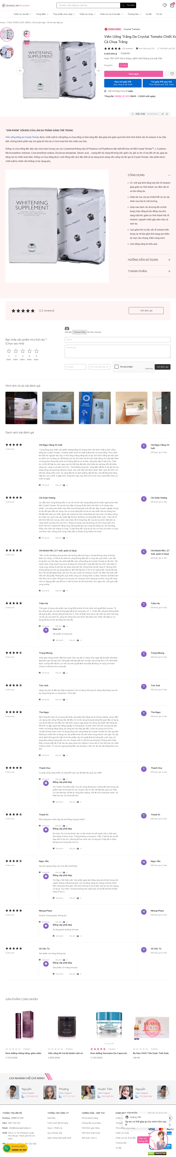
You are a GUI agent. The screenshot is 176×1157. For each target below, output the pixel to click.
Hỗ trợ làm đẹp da (55, 22)
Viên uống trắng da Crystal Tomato (22, 137)
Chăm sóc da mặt (21, 14)
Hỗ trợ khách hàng (90, 1118)
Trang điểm (41, 14)
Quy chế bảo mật (54, 1133)
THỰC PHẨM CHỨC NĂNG (18, 22)
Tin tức (159, 14)
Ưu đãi (149, 14)
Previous (20, 71)
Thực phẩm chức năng (62, 14)
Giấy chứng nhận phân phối (59, 1138)
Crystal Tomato (132, 29)
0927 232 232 (11, 1123)
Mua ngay (134, 73)
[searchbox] (96, 5)
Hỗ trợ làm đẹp (38, 22)
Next (98, 71)
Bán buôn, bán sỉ (89, 1138)
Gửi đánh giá (162, 366)
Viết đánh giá (146, 310)
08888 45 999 (12, 1118)
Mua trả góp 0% (123, 83)
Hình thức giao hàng (90, 1128)
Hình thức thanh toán (91, 1133)
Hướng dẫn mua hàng (91, 1123)
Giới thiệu (51, 1118)
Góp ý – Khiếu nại (54, 1128)
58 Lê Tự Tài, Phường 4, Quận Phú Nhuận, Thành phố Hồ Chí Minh (18, 1136)
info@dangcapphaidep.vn (16, 1128)
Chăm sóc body (86, 14)
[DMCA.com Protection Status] (161, 1153)
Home (2, 22)
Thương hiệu (132, 14)
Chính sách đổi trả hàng (57, 1123)
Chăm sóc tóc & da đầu (110, 14)
